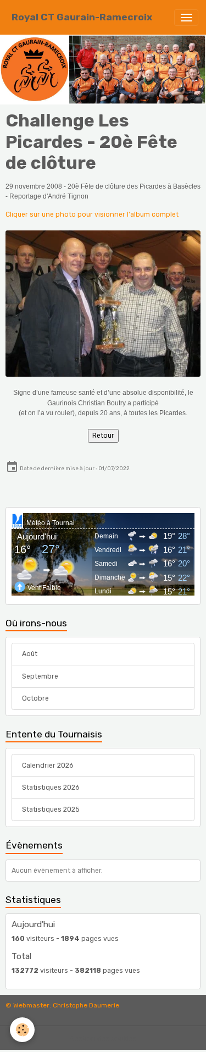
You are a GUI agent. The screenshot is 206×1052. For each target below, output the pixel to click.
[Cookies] (22, 1029)
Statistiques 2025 (51, 809)
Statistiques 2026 (50, 787)
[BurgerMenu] (186, 17)
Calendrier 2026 (47, 765)
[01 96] (103, 303)
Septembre (40, 676)
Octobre (35, 698)
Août (29, 654)
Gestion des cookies (103, 1039)
